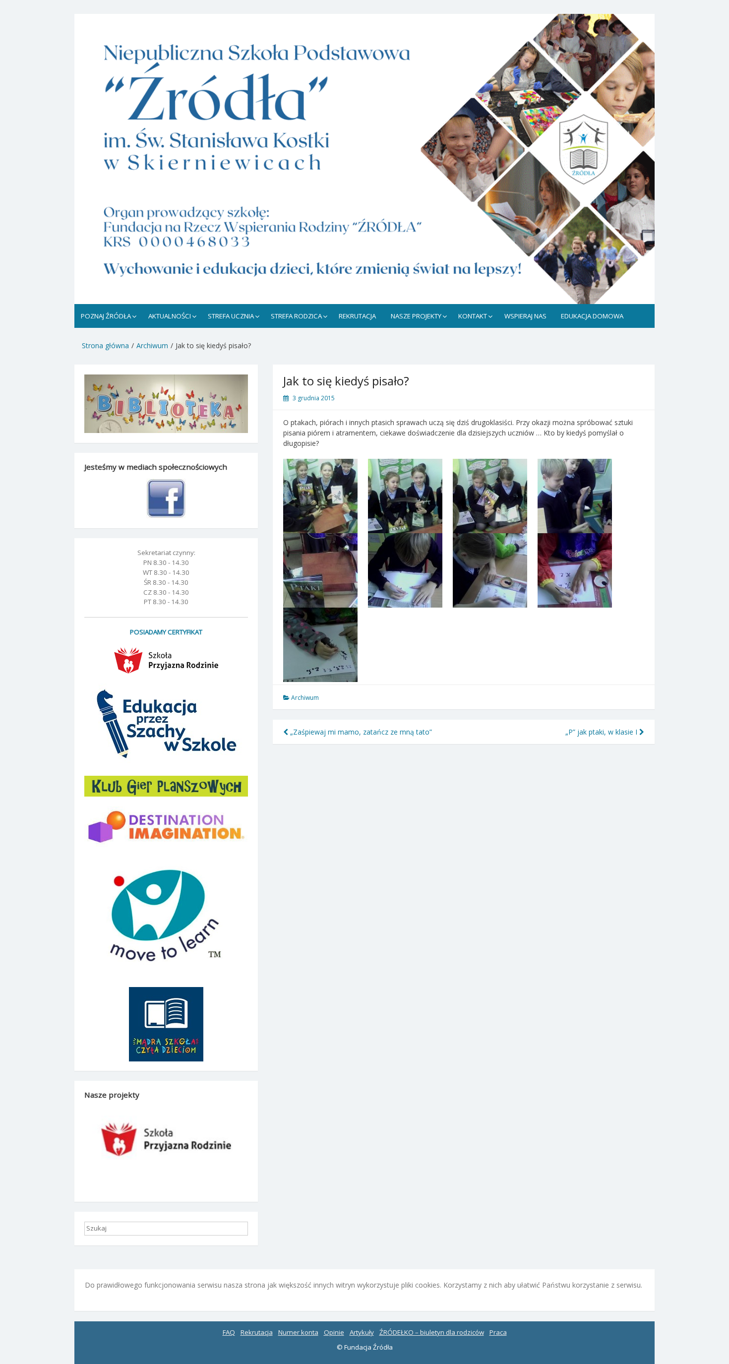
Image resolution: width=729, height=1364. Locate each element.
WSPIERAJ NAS (525, 315)
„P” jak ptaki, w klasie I (602, 732)
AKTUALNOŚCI (169, 315)
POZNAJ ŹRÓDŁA (106, 315)
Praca (498, 1332)
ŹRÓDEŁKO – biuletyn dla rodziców (431, 1332)
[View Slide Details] (364, 159)
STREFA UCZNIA (231, 315)
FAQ (229, 1332)
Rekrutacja (257, 1332)
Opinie (334, 1332)
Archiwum (305, 697)
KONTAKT (472, 315)
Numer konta (298, 1332)
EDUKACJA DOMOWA (592, 315)
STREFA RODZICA (296, 315)
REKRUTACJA (357, 315)
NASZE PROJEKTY (416, 315)
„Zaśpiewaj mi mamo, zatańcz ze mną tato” (360, 732)
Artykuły (362, 1332)
